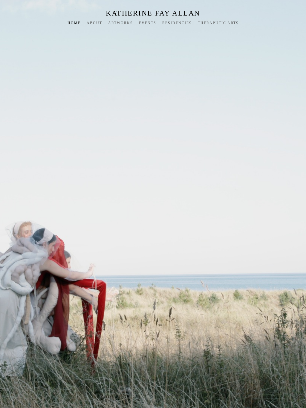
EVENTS (147, 23)
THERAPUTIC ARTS (218, 23)
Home (74, 23)
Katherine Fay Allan (153, 13)
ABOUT (94, 23)
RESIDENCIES (177, 23)
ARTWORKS (120, 23)
